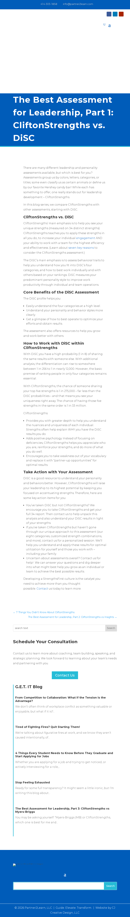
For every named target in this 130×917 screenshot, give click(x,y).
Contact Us (65, 675)
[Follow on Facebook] (109, 14)
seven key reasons (81, 247)
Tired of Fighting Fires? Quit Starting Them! (47, 727)
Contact (42, 588)
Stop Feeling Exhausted (32, 782)
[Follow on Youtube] (121, 14)
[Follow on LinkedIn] (115, 14)
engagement (85, 238)
